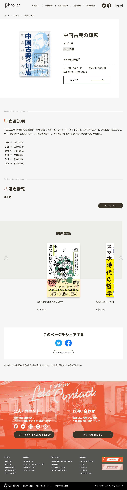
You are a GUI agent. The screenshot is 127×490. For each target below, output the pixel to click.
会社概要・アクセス (87, 461)
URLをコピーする (63, 352)
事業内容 (84, 467)
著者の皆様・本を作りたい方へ (62, 461)
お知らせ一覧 (28, 461)
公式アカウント (29, 470)
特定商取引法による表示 (61, 486)
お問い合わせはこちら (93, 434)
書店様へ (54, 464)
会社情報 (83, 457)
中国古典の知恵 (28, 15)
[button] (6, 258)
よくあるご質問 (86, 473)
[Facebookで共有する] (68, 344)
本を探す (16, 15)
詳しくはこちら (110, 205)
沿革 (82, 464)
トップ (6, 15)
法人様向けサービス (58, 467)
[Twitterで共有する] (58, 344)
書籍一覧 (8, 461)
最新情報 (26, 457)
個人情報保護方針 (28, 486)
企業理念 (84, 470)
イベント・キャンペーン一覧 (33, 464)
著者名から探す (10, 470)
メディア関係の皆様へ (59, 470)
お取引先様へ (55, 457)
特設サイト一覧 (29, 467)
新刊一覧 (8, 464)
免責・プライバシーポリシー (44, 486)
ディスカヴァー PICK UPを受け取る (34, 434)
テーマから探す (10, 473)
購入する (74, 79)
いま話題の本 (9, 467)
